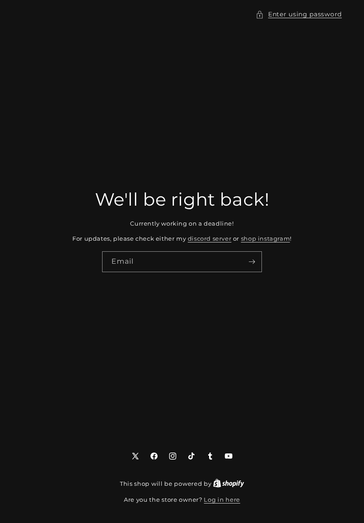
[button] (299, 14)
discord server (209, 238)
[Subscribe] (251, 261)
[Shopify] (228, 483)
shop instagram (265, 238)
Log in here (222, 499)
